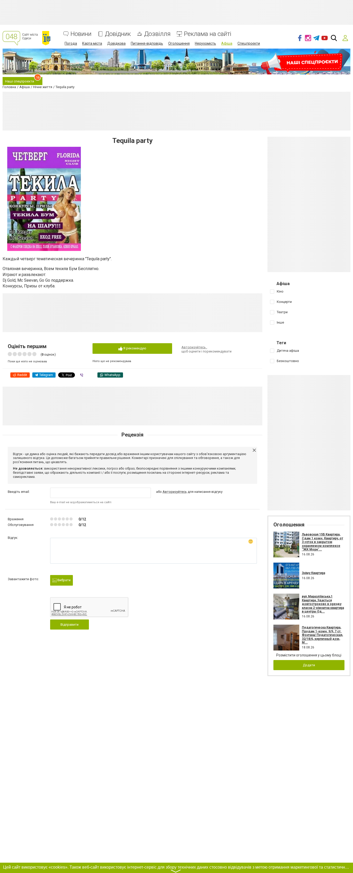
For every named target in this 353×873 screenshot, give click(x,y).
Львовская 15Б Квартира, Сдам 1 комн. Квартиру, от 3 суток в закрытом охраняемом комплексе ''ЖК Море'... (322, 542)
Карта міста (92, 43)
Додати (309, 665)
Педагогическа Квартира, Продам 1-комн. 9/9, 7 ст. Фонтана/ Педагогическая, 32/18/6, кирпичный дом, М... (322, 635)
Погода (71, 43)
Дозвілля (157, 33)
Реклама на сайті (207, 33)
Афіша (226, 43)
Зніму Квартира (313, 573)
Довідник (118, 33)
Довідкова (116, 43)
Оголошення (179, 43)
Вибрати (64, 580)
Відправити (69, 624)
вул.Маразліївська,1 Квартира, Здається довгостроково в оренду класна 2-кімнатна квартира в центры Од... (323, 604)
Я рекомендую (134, 348)
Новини (81, 33)
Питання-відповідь (147, 43)
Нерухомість (205, 43)
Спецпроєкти (248, 43)
